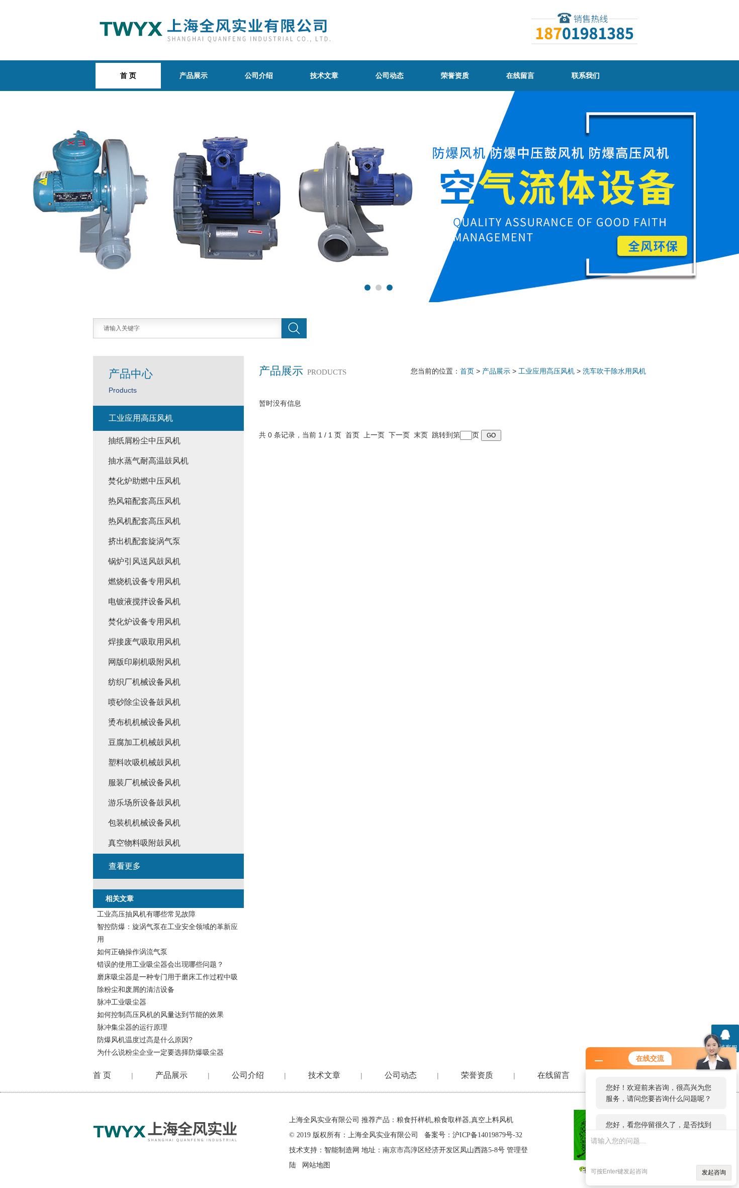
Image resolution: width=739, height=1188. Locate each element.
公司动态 (390, 75)
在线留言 (520, 75)
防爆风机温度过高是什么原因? (145, 1040)
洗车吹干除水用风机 (614, 371)
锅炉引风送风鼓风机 (144, 561)
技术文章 (324, 75)
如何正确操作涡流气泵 (132, 952)
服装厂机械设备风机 (144, 782)
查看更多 (125, 866)
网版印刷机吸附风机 (144, 662)
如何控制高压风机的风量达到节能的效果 (160, 1015)
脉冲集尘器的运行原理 (132, 1027)
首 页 (102, 1075)
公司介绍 (259, 75)
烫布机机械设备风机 (144, 722)
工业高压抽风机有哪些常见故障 (146, 914)
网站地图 (316, 1165)
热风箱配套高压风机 (144, 501)
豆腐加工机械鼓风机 (144, 742)
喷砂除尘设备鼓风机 (144, 702)
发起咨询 (714, 1172)
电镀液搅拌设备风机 (144, 601)
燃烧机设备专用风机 (144, 581)
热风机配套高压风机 (144, 521)
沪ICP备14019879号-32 (487, 1135)
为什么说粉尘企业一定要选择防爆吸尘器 (160, 1052)
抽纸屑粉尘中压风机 (144, 440)
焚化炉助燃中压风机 (144, 481)
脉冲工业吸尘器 (121, 1002)
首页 (467, 371)
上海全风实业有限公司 (324, 1120)
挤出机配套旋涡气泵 (144, 541)
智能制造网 (341, 1150)
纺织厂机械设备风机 (144, 682)
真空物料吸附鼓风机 (144, 843)
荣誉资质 (455, 75)
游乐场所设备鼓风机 (144, 802)
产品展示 (193, 75)
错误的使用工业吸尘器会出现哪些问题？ (160, 964)
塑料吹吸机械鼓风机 (144, 762)
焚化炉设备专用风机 (144, 621)
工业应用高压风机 (546, 371)
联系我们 (586, 75)
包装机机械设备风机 (144, 822)
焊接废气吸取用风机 (144, 641)
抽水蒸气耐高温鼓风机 (148, 460)
